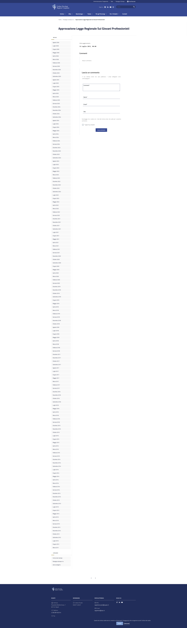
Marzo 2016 (56, 415)
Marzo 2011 (56, 547)
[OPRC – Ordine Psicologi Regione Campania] (60, 7)
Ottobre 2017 (56, 361)
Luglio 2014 (56, 469)
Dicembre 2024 (56, 107)
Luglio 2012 (56, 541)
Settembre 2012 (57, 537)
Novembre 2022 (57, 185)
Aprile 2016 (56, 412)
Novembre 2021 (57, 222)
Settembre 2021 (57, 229)
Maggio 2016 (56, 408)
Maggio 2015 (56, 442)
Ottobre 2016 (56, 398)
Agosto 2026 (56, 42)
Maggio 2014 (56, 476)
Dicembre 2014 (56, 459)
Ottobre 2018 (56, 324)
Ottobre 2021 (56, 225)
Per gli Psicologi (100, 14)
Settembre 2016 (57, 402)
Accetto (119, 623)
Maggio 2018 (56, 337)
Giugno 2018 (56, 334)
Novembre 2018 (57, 320)
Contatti (124, 14)
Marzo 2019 (56, 310)
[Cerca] (134, 6)
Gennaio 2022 (56, 215)
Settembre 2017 (57, 364)
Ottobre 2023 (56, 154)
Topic (112, 1)
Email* (85, 104)
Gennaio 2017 (56, 388)
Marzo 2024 (56, 137)
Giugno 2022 (56, 198)
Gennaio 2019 (56, 317)
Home (60, 19)
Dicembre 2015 (56, 425)
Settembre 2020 (57, 263)
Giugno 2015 (56, 439)
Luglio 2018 (56, 331)
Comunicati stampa (57, 558)
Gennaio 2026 (56, 66)
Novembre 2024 (57, 110)
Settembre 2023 (57, 158)
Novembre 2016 (57, 395)
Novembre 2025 (57, 69)
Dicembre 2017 (56, 354)
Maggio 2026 (56, 53)
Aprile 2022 (56, 205)
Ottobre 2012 (56, 534)
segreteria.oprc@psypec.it (102, 605)
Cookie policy (127, 623)
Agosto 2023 (56, 161)
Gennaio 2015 (56, 456)
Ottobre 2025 (56, 73)
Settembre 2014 (57, 466)
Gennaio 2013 (56, 524)
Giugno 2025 (56, 86)
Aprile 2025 (56, 93)
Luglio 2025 (56, 83)
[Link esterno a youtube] (110, 7)
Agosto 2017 (56, 368)
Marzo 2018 (56, 344)
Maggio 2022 (56, 202)
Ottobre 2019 (56, 293)
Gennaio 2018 (56, 351)
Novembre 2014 (57, 463)
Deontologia (79, 14)
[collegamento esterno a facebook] (117, 602)
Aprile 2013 (56, 517)
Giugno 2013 (56, 510)
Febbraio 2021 (56, 249)
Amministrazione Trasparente (101, 1)
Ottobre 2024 (56, 114)
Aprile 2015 (56, 446)
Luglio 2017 (56, 371)
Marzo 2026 (56, 59)
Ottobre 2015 (56, 432)
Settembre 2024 (57, 117)
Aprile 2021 (56, 242)
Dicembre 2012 (56, 527)
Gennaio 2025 (56, 103)
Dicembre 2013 (56, 493)
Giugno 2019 (56, 300)
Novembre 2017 (57, 358)
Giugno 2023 (56, 168)
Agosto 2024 (56, 120)
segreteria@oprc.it (100, 610)
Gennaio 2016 (56, 422)
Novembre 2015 (57, 429)
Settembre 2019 (57, 297)
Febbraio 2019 (56, 314)
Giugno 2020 (56, 266)
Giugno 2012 (56, 544)
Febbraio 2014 (56, 486)
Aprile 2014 (56, 480)
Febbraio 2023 (56, 178)
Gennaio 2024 (56, 144)
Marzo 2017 (56, 381)
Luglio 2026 (56, 46)
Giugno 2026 (56, 49)
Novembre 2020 (57, 256)
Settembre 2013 (57, 503)
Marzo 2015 (56, 449)
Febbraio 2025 (56, 100)
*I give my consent (89, 125)
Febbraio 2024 (56, 141)
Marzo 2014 (56, 483)
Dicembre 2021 (56, 219)
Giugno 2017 (56, 375)
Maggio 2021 (56, 239)
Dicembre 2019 (56, 286)
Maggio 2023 (56, 171)
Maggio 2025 (56, 90)
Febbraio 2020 (56, 280)
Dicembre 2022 (56, 181)
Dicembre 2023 (56, 147)
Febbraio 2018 (56, 347)
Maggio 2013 (56, 514)
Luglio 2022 (56, 195)
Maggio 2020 (56, 269)
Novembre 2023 (57, 151)
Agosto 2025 (56, 80)
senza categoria (56, 565)
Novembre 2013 (57, 497)
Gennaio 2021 (56, 253)
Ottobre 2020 (56, 259)
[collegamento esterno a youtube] (122, 602)
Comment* (86, 85)
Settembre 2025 (57, 76)
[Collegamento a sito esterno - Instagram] (113, 7)
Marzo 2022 (56, 208)
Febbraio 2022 (56, 212)
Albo (70, 14)
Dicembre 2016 (56, 392)
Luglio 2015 (56, 436)
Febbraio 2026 (56, 63)
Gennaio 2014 (56, 490)
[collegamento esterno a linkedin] (119, 602)
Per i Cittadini (114, 14)
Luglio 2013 (56, 507)
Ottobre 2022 (56, 188)
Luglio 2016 (56, 405)
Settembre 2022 (57, 191)
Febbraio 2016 (56, 419)
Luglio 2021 (56, 232)
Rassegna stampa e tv (68, 19)
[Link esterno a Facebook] (105, 7)
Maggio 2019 (56, 303)
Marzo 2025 (56, 97)
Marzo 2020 (56, 276)
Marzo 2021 (56, 246)
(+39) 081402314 (56, 613)
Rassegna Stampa (120, 1)
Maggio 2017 (56, 378)
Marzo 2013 (56, 520)
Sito (84, 112)
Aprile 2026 (56, 56)
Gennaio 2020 (56, 283)
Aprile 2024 (56, 134)
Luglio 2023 (56, 164)
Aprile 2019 (56, 307)
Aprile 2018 (56, 341)
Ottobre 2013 (56, 500)
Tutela (89, 14)
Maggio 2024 (56, 131)
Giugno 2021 (56, 236)
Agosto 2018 (56, 327)
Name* (85, 97)
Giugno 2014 (56, 473)
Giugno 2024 (56, 127)
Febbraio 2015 (56, 453)
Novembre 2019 (57, 290)
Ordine (62, 14)
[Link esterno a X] (108, 7)
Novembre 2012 (57, 531)
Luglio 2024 (56, 124)
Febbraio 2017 (56, 385)
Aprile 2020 (56, 273)
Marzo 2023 (56, 175)
